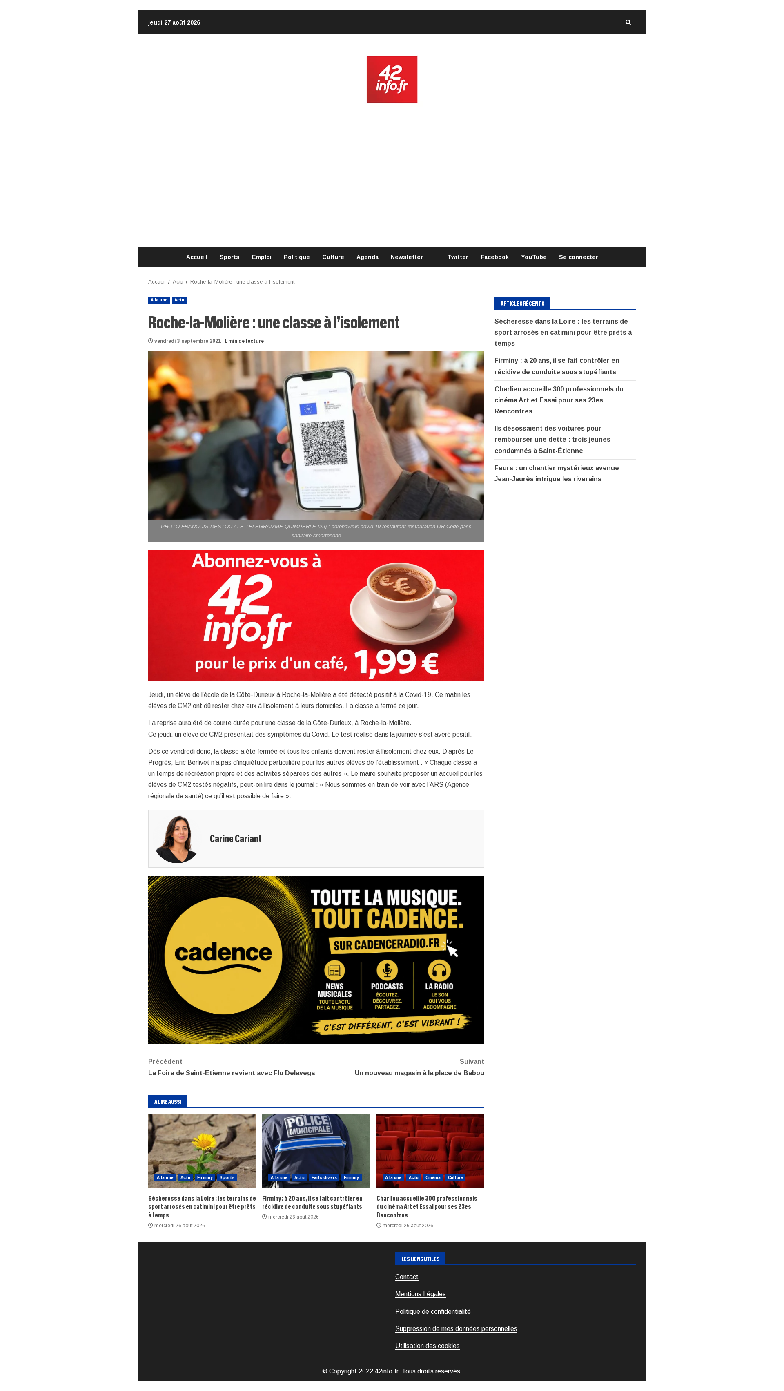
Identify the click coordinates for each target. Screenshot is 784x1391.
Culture (333, 257)
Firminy (205, 1177)
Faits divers (324, 1177)
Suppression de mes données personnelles (456, 1328)
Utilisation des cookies (427, 1345)
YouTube (534, 257)
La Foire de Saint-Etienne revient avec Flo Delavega (231, 1067)
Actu (179, 300)
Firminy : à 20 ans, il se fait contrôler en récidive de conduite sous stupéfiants (316, 1151)
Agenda (367, 257)
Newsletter (407, 257)
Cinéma (433, 1177)
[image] (316, 615)
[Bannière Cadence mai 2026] (316, 959)
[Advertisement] (392, 175)
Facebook (495, 257)
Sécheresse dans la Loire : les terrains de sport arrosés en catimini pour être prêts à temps (202, 1151)
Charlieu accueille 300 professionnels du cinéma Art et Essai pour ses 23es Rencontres (430, 1151)
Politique (297, 257)
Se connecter (578, 257)
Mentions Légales (420, 1294)
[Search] (628, 22)
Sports (230, 257)
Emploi (262, 257)
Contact (407, 1276)
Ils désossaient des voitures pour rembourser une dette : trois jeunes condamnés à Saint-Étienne (552, 439)
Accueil (196, 257)
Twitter (458, 257)
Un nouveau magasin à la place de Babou (419, 1067)
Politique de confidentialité (433, 1311)
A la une (159, 300)
